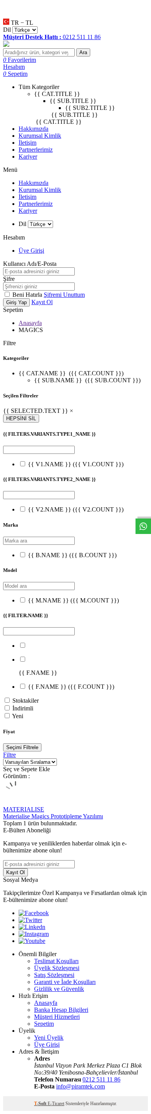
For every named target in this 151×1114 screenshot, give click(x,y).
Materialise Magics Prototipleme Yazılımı (53, 816)
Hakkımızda (33, 128)
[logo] (75, 44)
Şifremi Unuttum (64, 294)
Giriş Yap (16, 302)
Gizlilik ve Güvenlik (59, 989)
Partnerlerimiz (36, 149)
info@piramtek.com (80, 1086)
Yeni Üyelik (48, 1037)
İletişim (27, 142)
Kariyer (28, 156)
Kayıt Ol (42, 302)
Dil (7, 29)
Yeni (17, 716)
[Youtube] (32, 941)
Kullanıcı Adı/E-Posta (30, 263)
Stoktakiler (25, 700)
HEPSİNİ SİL (21, 418)
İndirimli (22, 708)
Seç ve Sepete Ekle (26, 769)
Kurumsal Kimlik (40, 135)
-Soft (41, 1103)
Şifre (9, 279)
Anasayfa (30, 323)
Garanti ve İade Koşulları (65, 982)
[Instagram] (34, 934)
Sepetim (44, 1023)
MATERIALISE (23, 809)
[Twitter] (30, 920)
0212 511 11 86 (101, 1079)
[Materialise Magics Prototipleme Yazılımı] (15, 802)
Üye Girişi (31, 250)
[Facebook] (34, 913)
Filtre (9, 754)
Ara (83, 52)
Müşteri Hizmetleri (57, 1016)
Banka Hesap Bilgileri (61, 1009)
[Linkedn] (32, 927)
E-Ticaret (56, 1103)
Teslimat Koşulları (56, 961)
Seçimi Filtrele (22, 747)
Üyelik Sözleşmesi (56, 968)
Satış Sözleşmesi (54, 975)
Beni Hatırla (28, 294)
